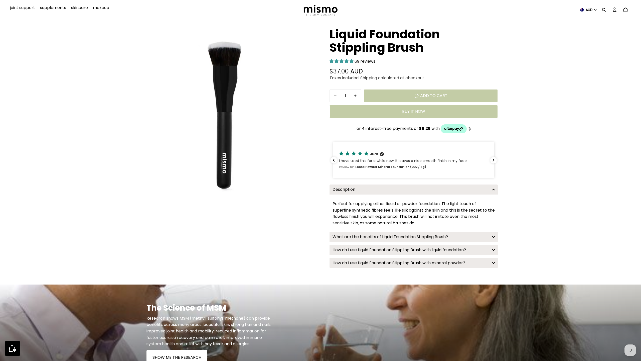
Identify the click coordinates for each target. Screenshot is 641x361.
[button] (342, 61)
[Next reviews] (493, 160)
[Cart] (625, 9)
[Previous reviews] (334, 160)
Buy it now (413, 111)
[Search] (603, 9)
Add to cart (433, 96)
